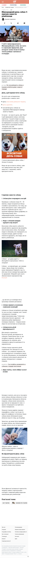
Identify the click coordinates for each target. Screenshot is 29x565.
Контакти (17, 536)
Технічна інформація (19, 534)
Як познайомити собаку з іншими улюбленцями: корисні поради (13, 87)
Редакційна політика (6, 531)
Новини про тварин (9, 7)
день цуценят (7, 105)
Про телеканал (5, 534)
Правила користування (20, 529)
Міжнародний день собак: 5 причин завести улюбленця (21, 7)
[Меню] (3, 2)
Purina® (4, 278)
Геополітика (13, 5)
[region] (14, 561)
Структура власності (6, 541)
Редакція (4, 529)
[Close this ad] (28, 556)
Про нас (3, 527)
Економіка (23, 5)
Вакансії (4, 538)
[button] (5, 23)
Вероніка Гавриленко (10, 19)
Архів (16, 538)
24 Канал (4, 5)
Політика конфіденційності (21, 531)
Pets (3, 7)
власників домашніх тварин (15, 102)
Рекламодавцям (18, 527)
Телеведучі (4, 536)
